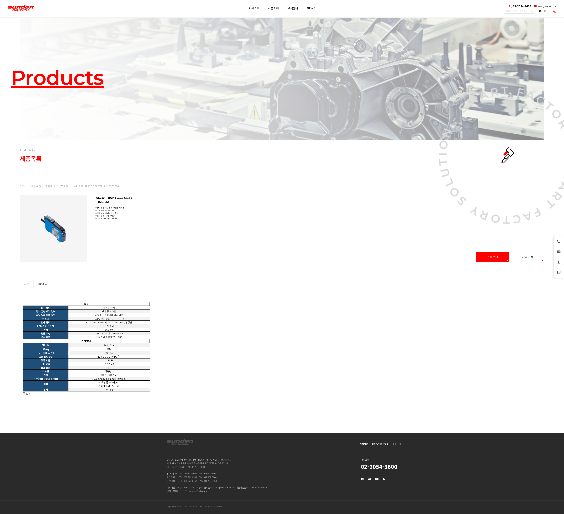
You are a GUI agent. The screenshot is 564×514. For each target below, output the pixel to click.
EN (544, 10)
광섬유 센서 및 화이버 (43, 186)
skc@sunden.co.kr (186, 487)
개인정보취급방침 (380, 444)
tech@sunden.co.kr (259, 487)
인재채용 (364, 444)
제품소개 (273, 8)
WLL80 (64, 186)
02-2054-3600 (178, 466)
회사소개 (254, 8)
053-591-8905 (190, 473)
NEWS (311, 8)
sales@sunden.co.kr (547, 6)
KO (539, 10)
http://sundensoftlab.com (194, 491)
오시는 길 (397, 444)
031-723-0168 (190, 480)
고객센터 (292, 8)
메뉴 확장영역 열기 (555, 11)
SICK (22, 186)
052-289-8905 (190, 477)
